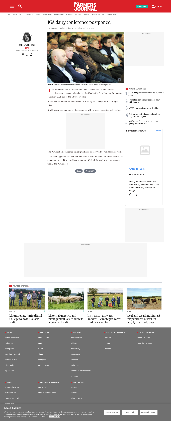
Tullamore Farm (143, 337)
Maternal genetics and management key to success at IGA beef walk (65, 319)
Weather (90, 171)
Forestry (74, 376)
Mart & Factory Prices (47, 393)
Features (107, 337)
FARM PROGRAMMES (147, 333)
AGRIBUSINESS (47, 14)
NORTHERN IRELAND (98, 14)
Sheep (40, 354)
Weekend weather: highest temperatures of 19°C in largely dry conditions (143, 319)
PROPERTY (69, 14)
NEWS (90, 312)
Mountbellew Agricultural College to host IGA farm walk (25, 319)
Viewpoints (10, 349)
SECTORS (77, 333)
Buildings (75, 365)
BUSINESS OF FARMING (49, 382)
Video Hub (9, 403)
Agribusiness (76, 337)
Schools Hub (10, 393)
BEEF (9, 14)
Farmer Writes (11, 359)
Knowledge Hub (12, 387)
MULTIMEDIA (78, 382)
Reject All (130, 412)
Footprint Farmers (144, 343)
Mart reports (43, 337)
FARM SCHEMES (59, 14)
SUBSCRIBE (142, 6)
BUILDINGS (78, 14)
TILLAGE (38, 14)
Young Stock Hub (12, 398)
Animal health (44, 365)
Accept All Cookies (148, 412)
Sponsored (9, 371)
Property (74, 359)
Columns (107, 343)
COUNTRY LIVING (112, 14)
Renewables (76, 354)
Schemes (9, 343)
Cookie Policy (54, 417)
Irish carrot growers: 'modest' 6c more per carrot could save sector (104, 319)
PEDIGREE (87, 14)
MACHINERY (29, 14)
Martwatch (42, 387)
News (27, 48)
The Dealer (10, 365)
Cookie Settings (112, 412)
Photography (76, 398)
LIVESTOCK (44, 333)
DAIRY (15, 14)
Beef (40, 343)
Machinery (75, 349)
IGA (79, 171)
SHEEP (21, 14)
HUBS (9, 382)
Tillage (74, 343)
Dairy (40, 349)
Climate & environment (81, 371)
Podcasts (74, 387)
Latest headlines (12, 337)
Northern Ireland (12, 354)
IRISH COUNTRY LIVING (115, 333)
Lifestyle (107, 349)
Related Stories (20, 286)
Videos (74, 393)
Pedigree (42, 359)
